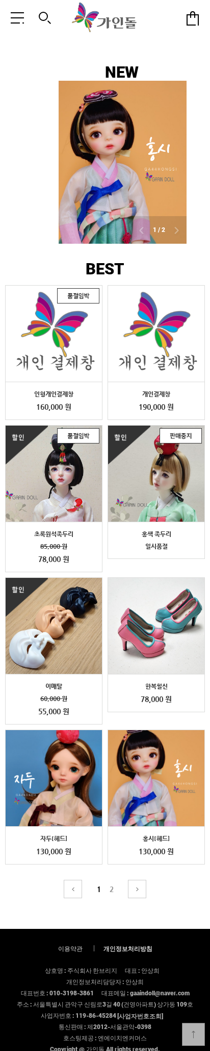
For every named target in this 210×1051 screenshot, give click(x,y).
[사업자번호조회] (140, 1015)
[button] (141, 231)
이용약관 (70, 948)
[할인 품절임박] (54, 474)
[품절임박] (54, 334)
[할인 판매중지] (156, 474)
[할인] (54, 626)
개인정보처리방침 (127, 948)
